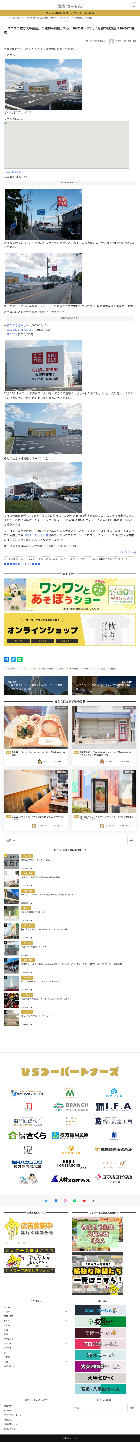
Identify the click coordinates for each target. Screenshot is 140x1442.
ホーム (7, 1307)
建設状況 (12, 334)
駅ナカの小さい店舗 (38, 535)
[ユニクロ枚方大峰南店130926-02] (43, 83)
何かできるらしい (18, 325)
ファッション (13, 668)
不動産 (7, 1357)
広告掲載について (11, 1424)
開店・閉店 (132, 41)
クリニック (8, 1338)
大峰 (61, 668)
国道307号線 (46, 668)
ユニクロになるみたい (21, 330)
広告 (6, 1361)
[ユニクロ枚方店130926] (43, 486)
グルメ (7, 1320)
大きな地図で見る (12, 172)
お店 (6, 1329)
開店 (112, 668)
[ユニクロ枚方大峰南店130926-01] (43, 427)
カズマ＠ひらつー (126, 552)
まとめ (7, 1325)
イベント (8, 1343)
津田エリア (89, 668)
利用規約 (8, 1410)
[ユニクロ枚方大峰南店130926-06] (43, 277)
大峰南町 (73, 668)
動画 (6, 1334)
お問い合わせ (10, 1366)
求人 (6, 1352)
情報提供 (8, 1405)
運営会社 (8, 1419)
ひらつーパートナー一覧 (14, 1243)
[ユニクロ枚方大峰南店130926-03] (43, 364)
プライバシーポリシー (13, 1415)
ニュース (7, 1311)
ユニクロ (30, 668)
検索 (132, 840)
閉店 (102, 668)
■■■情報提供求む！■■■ (22, 563)
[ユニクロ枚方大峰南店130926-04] (43, 213)
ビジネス (8, 1348)
